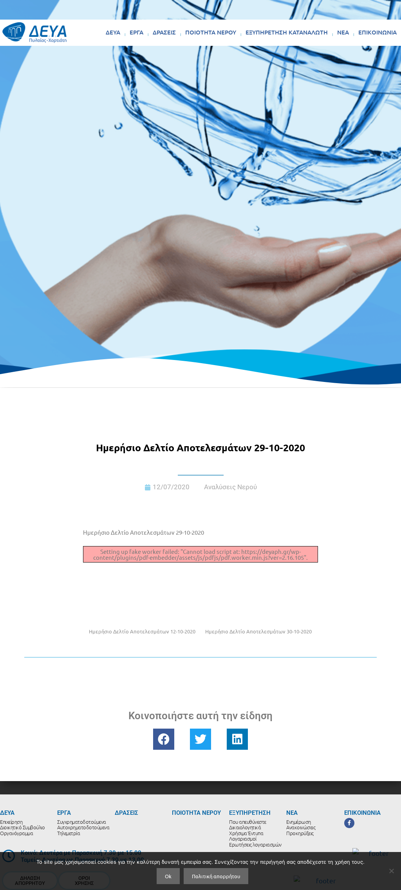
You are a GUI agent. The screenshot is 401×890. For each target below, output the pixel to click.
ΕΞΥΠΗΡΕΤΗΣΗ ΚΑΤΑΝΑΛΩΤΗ (287, 32)
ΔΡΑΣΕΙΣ (164, 32)
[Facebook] (349, 823)
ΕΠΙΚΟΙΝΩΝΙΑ (377, 32)
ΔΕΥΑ (113, 32)
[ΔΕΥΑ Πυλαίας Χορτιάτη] (34, 32)
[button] (163, 739)
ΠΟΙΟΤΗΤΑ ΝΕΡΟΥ (210, 32)
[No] (391, 871)
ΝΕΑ (343, 32)
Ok (168, 876)
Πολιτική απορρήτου (216, 876)
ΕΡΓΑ (136, 32)
